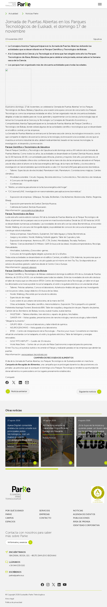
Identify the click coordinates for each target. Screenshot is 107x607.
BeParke (81, 444)
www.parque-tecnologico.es (34, 354)
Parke (8, 514)
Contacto (45, 518)
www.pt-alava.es (28, 267)
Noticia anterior (19, 391)
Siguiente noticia (87, 391)
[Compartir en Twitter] (14, 382)
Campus (9, 518)
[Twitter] (53, 584)
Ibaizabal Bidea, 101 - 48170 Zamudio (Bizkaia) (32, 555)
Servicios (44, 510)
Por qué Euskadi (14, 510)
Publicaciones (81, 518)
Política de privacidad (13, 602)
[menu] (100, 4)
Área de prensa (81, 521)
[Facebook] (42, 584)
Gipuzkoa (97, 39)
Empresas (44, 514)
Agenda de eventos (84, 514)
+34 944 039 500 (17, 565)
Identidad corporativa (86, 525)
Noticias (10, 446)
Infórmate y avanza (17, 542)
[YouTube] (64, 584)
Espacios (10, 521)
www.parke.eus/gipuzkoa (32, 210)
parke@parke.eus (16, 575)
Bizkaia (46, 438)
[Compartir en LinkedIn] (20, 382)
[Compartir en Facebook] (7, 382)
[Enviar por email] (27, 382)
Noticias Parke (31, 14)
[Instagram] (48, 584)
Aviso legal (9, 599)
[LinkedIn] (59, 584)
